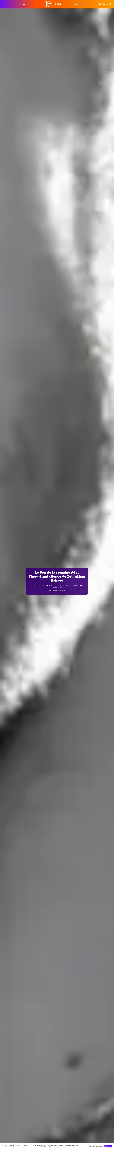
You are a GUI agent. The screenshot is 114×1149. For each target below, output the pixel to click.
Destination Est (80, 4)
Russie (57, 585)
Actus (62, 585)
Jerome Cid (57, 588)
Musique (69, 585)
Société (76, 585)
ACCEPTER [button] (108, 1146)
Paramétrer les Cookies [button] (96, 1146)
